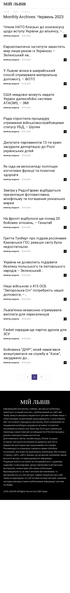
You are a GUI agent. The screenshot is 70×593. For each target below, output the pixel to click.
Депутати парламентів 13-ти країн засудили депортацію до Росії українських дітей (32, 146)
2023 (15, 11)
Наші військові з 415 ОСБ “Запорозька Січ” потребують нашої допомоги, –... (33, 290)
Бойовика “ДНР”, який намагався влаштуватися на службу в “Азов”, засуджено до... (32, 354)
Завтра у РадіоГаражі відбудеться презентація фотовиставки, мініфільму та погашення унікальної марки (34, 196)
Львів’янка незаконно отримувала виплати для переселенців (32, 312)
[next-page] (48, 377)
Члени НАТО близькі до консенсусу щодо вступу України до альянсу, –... (34, 29)
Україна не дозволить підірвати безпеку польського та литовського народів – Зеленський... (34, 266)
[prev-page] (20, 377)
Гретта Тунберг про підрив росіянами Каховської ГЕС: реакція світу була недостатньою (34, 242)
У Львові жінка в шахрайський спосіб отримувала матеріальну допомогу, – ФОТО (30, 75)
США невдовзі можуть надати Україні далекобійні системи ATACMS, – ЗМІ (28, 99)
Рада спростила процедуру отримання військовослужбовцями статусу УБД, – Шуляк (33, 123)
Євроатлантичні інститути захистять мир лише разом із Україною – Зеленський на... (34, 51)
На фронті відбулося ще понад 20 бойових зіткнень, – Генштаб (31, 220)
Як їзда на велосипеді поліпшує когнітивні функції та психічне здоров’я (30, 170)
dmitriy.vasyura (11, 35)
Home (6, 11)
